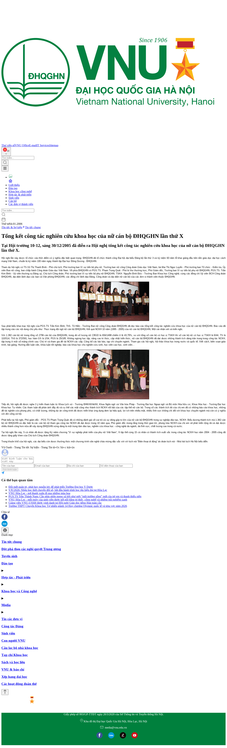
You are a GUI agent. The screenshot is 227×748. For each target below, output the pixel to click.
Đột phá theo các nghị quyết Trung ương (31, 549)
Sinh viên (14, 197)
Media (6, 605)
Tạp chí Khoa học (14, 655)
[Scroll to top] (5, 692)
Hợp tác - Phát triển (16, 577)
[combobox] (6, 151)
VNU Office (22, 145)
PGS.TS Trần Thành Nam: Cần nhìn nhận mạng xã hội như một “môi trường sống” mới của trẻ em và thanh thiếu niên (75, 496)
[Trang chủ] (107, 142)
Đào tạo (13, 188)
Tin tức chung (33, 227)
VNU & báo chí (12, 669)
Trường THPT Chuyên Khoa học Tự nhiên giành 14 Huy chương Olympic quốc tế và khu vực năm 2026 (68, 505)
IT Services (43, 145)
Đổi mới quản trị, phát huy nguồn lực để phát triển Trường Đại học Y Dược (51, 486)
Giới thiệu (14, 185)
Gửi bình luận (10, 469)
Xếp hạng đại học (14, 677)
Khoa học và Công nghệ (19, 591)
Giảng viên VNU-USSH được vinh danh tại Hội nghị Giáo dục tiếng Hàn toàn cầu (55, 502)
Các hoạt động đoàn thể (19, 684)
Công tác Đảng (12, 626)
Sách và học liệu (13, 662)
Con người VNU (13, 640)
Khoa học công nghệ (20, 191)
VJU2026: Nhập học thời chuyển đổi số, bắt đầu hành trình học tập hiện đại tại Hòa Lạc (58, 490)
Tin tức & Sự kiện (12, 227)
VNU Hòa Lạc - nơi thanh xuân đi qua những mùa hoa (39, 493)
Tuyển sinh (9, 556)
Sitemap (53, 145)
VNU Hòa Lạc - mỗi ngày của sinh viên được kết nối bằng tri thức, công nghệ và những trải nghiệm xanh (68, 499)
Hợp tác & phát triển (20, 194)
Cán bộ (13, 200)
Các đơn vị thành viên (21, 204)
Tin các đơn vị (11, 619)
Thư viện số (8, 145)
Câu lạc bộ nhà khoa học (19, 648)
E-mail (33, 145)
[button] (113, 517)
